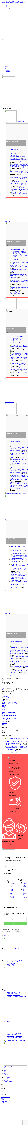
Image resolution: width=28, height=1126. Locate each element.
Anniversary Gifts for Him (19, 252)
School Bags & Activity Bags (14, 1037)
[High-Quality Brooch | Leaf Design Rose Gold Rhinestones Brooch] (12, 269)
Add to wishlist (5, 707)
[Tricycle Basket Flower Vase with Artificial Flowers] (15, 363)
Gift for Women (12, 895)
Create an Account (5, 1097)
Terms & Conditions (25, 892)
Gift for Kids (5, 718)
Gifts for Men (16, 641)
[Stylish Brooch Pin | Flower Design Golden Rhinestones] (16, 274)
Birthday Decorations (12, 1034)
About (24, 882)
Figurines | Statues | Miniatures (14, 961)
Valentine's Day (17, 254)
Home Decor (11, 890)
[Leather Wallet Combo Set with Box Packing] (16, 177)
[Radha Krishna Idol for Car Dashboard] (12, 656)
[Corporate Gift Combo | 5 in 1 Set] (19, 192)
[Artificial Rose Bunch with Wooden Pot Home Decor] (16, 367)
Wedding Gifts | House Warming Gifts (16, 996)
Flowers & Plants (17, 339)
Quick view (5, 706)
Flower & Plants (11, 963)
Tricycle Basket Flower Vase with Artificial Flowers (19, 364)
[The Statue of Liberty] (11, 350)
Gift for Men (12, 898)
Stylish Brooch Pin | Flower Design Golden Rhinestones (19, 275)
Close (3, 709)
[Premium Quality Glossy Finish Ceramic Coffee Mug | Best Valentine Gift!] (6, 741)
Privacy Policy (24, 890)
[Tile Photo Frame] (10, 744)
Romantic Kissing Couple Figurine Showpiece (19, 346)
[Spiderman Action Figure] (12, 750)
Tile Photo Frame (19, 744)
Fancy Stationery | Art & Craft (14, 1036)
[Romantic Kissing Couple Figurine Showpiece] (15, 345)
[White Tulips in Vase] (17, 559)
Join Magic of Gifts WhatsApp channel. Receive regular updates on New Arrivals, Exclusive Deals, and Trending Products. (14, 3)
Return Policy (24, 887)
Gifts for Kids (15, 441)
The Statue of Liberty (18, 350)
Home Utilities (16, 342)
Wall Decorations (17, 341)
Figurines (15, 338)
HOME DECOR (18, 336)
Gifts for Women (18, 546)
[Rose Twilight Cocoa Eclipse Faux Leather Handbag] (12, 666)
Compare (4, 705)
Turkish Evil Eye (9, 749)
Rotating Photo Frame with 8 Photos (19, 266)
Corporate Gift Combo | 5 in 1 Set (18, 193)
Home (3, 690)
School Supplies (11, 1038)
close (3, 724)
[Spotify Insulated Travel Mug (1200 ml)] (18, 159)
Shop (6, 690)
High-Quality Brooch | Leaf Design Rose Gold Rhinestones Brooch (19, 552)
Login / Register (8, 1081)
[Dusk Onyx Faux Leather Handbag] (12, 671)
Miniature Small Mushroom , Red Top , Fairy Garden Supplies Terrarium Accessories (19, 556)
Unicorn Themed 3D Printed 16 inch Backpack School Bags (9, 713)
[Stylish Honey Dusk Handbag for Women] (12, 292)
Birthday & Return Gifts (19, 258)
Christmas (15, 259)
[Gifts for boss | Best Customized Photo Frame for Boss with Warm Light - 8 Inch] (13, 646)
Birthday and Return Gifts (13, 992)
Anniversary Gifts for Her (19, 251)
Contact (24, 883)
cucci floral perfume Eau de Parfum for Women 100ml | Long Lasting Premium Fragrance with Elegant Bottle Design (19, 584)
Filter (3, 732)
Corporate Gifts (14, 149)
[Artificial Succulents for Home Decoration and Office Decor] (6, 738)
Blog (24, 885)
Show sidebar (5, 696)
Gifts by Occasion (17, 249)
